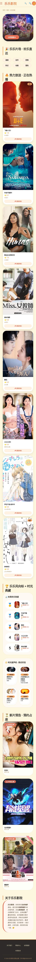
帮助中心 (18, 945)
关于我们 (9, 945)
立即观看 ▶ (12, 37)
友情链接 (26, 945)
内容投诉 (18, 951)
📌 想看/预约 (18, 139)
